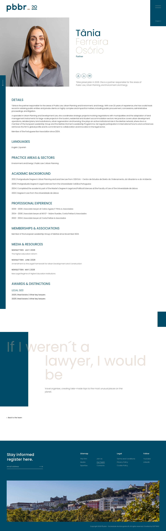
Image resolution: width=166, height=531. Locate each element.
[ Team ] (158, 21)
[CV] (84, 76)
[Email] (89, 76)
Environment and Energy (22, 163)
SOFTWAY (155, 526)
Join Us (99, 459)
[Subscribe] (40, 466)
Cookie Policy (122, 465)
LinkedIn (146, 462)
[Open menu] (158, 4)
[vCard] (78, 76)
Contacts (100, 465)
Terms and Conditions (126, 459)
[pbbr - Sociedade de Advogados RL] (22, 8)
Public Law (39, 163)
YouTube (147, 459)
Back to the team (15, 418)
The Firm (83, 459)
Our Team (101, 462)
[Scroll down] (3, 83)
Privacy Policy (122, 462)
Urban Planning (52, 163)
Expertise (84, 465)
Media (82, 462)
